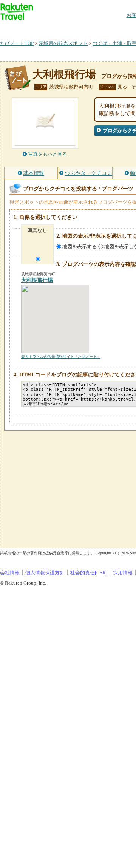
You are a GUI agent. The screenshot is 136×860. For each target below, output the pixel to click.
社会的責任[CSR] (88, 572)
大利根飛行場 (64, 74)
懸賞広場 (88, 28)
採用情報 (123, 572)
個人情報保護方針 (45, 572)
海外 (57, 28)
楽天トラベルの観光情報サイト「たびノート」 (60, 356)
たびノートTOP (17, 43)
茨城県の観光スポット (63, 43)
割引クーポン (119, 28)
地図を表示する (79, 246)
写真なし (37, 230)
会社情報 (10, 572)
